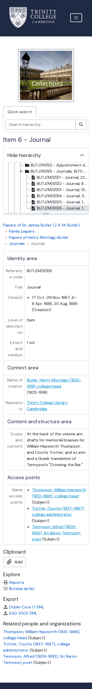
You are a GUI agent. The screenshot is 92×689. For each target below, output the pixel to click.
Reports (16, 582)
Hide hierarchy (24, 155)
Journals (17, 243)
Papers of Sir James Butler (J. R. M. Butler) (41, 225)
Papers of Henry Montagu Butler (39, 237)
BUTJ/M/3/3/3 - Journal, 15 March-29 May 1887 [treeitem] (63, 189)
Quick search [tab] (20, 111)
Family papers (21, 231)
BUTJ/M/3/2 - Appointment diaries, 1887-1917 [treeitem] (59, 165)
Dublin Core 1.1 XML (26, 607)
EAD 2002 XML (23, 613)
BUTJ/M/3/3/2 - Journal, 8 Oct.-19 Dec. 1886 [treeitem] (63, 183)
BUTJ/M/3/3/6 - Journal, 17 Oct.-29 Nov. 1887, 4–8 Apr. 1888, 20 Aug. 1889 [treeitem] (63, 208)
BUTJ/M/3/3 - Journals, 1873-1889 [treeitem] (59, 171)
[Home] (36, 18)
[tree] (46, 188)
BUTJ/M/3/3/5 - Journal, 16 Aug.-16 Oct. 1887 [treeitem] (63, 202)
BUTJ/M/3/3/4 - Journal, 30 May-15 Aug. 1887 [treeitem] (63, 196)
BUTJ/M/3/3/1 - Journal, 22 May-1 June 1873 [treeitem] (63, 177)
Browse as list (22, 588)
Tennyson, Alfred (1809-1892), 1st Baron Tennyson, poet (56, 533)
